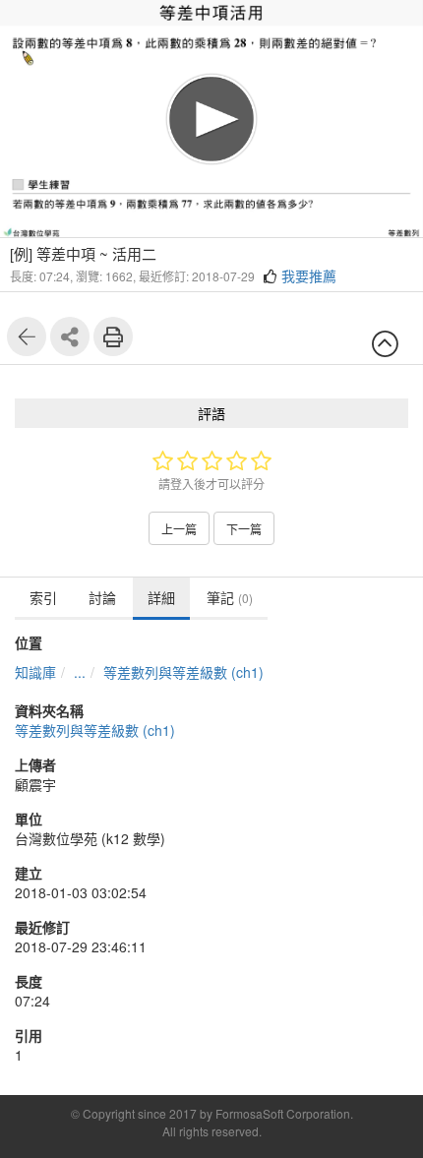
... (80, 672)
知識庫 (35, 672)
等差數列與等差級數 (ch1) (183, 672)
